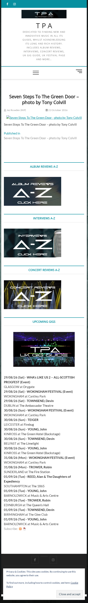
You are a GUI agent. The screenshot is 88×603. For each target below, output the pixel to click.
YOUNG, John (37, 429)
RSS (20, 528)
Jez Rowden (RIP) (16, 110)
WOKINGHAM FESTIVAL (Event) (50, 391)
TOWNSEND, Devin (40, 401)
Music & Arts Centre (45, 495)
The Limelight (29, 443)
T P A (44, 25)
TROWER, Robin (40, 467)
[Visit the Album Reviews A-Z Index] (32, 179)
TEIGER (33, 420)
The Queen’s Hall (37, 505)
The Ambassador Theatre (36, 405)
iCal (24, 528)
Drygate (29, 387)
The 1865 (38, 486)
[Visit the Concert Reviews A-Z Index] (32, 282)
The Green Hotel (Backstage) (40, 434)
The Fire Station (39, 472)
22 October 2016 (58, 110)
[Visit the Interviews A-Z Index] (32, 231)
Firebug (29, 424)
